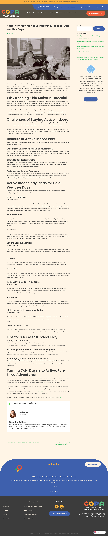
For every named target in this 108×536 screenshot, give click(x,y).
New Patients (7, 506)
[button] (99, 7)
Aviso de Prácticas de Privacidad (33, 510)
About (76, 13)
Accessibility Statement (31, 523)
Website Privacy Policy (30, 519)
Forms (5, 519)
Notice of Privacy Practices (32, 506)
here (60, 397)
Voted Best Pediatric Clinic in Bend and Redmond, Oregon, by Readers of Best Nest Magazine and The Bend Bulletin (92, 519)
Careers (5, 515)
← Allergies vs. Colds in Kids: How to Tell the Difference (23, 442)
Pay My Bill (6, 523)
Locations (69, 13)
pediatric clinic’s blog (41, 391)
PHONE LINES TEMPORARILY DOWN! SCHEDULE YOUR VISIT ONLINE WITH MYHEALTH (51, 2)
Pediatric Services (32, 13)
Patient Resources (57, 13)
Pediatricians (45, 13)
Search (79, 25)
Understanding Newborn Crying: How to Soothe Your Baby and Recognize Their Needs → (60, 443)
